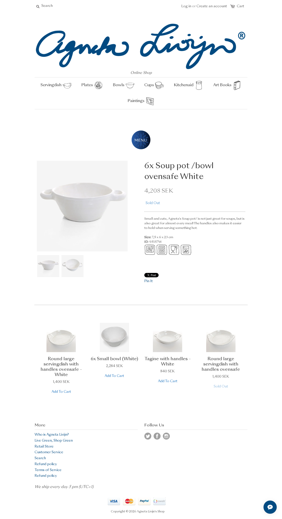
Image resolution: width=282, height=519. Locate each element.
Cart (240, 6)
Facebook (157, 436)
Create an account (212, 6)
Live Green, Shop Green (54, 440)
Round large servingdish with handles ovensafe (221, 364)
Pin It (148, 281)
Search (40, 458)
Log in (186, 6)
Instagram (166, 436)
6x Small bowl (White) (114, 359)
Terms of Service (48, 470)
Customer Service (49, 452)
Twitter (147, 436)
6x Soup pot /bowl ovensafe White (179, 171)
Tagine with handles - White (168, 362)
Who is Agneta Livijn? (52, 435)
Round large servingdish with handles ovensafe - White (61, 367)
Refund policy (46, 464)
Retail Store (44, 446)
